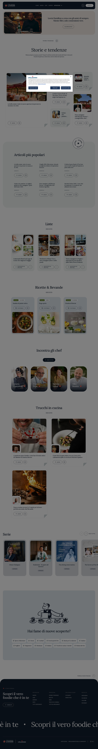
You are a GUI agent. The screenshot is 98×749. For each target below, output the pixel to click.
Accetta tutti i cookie (66, 87)
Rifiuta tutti (55, 87)
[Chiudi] (70, 76)
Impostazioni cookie (33, 87)
